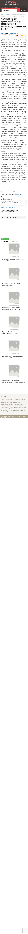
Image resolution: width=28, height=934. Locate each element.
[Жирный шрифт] (3, 217)
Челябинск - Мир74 (15, 416)
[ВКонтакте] (2, 33)
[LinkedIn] (10, 33)
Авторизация (5, 7)
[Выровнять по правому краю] (16, 217)
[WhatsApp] (17, 33)
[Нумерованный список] (21, 217)
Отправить (5, 238)
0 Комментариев (7, 202)
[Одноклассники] (3, 33)
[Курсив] (5, 217)
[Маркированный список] (19, 217)
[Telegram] (14, 33)
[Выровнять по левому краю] (11, 217)
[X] (7, 33)
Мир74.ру (3, 14)
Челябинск (10, 14)
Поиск (24, 10)
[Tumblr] (12, 33)
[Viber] (15, 33)
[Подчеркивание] (8, 217)
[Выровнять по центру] (13, 217)
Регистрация (14, 7)
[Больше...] (25, 217)
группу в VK (16, 196)
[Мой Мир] (5, 33)
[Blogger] (8, 33)
